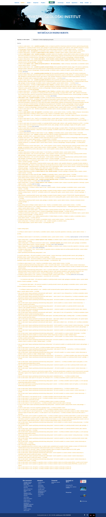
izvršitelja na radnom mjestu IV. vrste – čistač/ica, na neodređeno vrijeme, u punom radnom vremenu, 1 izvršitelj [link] (44, 263)
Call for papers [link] (41, 494)
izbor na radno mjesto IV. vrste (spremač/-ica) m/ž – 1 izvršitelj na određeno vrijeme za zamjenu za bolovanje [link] (43, 398)
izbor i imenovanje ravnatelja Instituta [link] (26, 444)
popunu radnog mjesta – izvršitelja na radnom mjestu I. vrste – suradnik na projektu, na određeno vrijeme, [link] (42, 221)
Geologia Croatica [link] (41, 487)
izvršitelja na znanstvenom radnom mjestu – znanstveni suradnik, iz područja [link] (36, 209)
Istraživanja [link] (60, 2)
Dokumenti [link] (26, 487)
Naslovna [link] (17, 2)
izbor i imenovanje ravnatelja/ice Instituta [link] (27, 185)
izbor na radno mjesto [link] (28, 399)
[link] (104, 8)
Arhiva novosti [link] (26, 510)
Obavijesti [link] (25, 495)
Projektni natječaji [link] (27, 508)
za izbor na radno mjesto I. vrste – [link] (36, 67)
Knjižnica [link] (39, 483)
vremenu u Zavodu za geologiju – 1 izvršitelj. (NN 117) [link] (30, 214)
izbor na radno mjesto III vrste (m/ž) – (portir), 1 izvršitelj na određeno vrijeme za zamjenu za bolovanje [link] (42, 347)
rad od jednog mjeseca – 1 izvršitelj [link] (76, 118)
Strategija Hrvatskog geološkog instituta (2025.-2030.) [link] (28, 483)
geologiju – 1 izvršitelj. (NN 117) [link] (66, 211)
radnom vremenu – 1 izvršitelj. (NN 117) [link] (31, 217)
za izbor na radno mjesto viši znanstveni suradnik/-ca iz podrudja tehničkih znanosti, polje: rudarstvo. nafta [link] (42, 123)
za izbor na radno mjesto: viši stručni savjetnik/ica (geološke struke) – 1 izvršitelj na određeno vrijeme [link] (41, 407)
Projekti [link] (43, 2)
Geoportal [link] (35, 2)
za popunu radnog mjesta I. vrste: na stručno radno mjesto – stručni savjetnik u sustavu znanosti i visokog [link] (42, 156)
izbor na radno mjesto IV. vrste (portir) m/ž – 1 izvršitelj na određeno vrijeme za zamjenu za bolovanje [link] (41, 401)
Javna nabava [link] (26, 497)
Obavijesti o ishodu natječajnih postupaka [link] (28, 494)
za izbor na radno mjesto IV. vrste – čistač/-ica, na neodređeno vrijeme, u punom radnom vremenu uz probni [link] (43, 118)
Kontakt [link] (87, 2)
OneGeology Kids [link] (69, 485)
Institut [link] (22, 2)
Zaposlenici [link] (74, 2)
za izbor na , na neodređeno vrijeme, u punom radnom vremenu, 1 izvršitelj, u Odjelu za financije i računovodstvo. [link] (53, 112)
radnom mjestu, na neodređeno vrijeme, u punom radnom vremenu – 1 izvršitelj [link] (53, 174)
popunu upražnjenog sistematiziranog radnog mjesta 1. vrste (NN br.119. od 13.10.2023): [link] (38, 276)
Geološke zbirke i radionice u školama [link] (71, 487)
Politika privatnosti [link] (27, 501)
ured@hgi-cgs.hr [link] (59, 515)
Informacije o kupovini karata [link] (55, 483)
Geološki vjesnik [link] (41, 489)
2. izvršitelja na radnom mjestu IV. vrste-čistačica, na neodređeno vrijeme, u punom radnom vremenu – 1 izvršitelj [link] (43, 236)
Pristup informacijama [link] (28, 498)
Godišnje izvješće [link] (41, 482)
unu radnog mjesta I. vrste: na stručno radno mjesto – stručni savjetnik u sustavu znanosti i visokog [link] (44, 153)
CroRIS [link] (39, 496)
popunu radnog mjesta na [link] (24, 174)
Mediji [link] (81, 2)
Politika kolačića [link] (27, 500)
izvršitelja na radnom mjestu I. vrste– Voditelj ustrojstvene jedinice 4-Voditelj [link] (35, 216)
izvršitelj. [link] (20, 203)
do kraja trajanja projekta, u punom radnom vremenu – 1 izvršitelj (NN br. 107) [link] (36, 222)
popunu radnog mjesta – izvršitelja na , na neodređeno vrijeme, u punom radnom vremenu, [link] (47, 169)
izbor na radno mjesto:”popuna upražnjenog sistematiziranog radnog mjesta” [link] (35, 451)
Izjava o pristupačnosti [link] (28, 488)
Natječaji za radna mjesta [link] (23, 39)
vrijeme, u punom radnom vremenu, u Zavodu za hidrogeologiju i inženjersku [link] (41, 211)
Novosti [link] (68, 2)
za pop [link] (19, 153)
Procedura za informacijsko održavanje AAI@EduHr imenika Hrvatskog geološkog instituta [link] (28, 505)
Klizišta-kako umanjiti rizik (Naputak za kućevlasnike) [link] (42, 492)
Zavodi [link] (28, 2)
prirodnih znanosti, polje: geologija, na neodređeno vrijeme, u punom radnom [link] (71, 213)
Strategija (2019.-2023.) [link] (28, 485)
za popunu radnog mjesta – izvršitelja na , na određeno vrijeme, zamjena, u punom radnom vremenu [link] (49, 84)
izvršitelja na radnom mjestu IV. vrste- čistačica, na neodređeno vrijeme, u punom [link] (37, 219)
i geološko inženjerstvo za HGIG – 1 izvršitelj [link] (77, 123)
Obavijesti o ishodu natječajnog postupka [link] (43, 39)
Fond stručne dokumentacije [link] (41, 486)
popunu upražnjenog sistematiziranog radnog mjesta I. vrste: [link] (32, 252)
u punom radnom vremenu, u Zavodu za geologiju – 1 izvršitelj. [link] (51, 155)
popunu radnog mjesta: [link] (23, 228)
